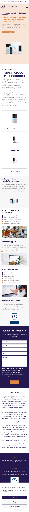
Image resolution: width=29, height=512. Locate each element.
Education (17, 460)
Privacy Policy (17, 509)
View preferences (14, 506)
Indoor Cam (14, 150)
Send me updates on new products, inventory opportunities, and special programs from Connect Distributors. (12, 370)
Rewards (11, 462)
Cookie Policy (10, 509)
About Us (9, 460)
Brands (8, 69)
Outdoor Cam (14, 171)
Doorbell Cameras (14, 129)
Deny (14, 502)
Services (23, 460)
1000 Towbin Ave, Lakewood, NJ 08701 (14, 471)
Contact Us (18, 462)
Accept (14, 497)
